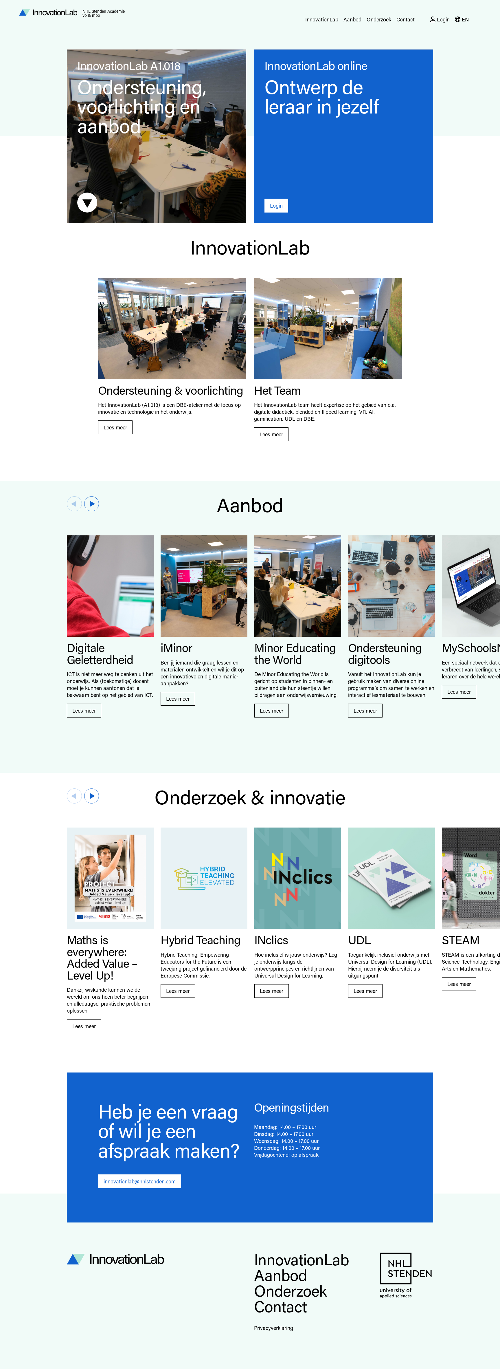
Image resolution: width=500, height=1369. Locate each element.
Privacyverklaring (273, 1327)
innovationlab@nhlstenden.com (140, 1181)
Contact (405, 19)
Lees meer (115, 427)
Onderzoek (379, 19)
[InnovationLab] (156, 1257)
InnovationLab (321, 19)
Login (443, 19)
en (465, 19)
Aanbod (352, 19)
